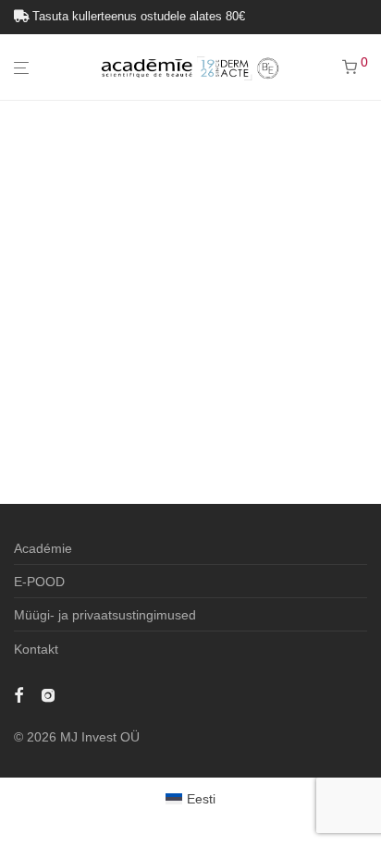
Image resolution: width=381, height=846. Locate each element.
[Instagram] (48, 694)
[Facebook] (18, 694)
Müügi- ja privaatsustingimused (105, 614)
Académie (43, 548)
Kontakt (36, 649)
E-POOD (39, 581)
